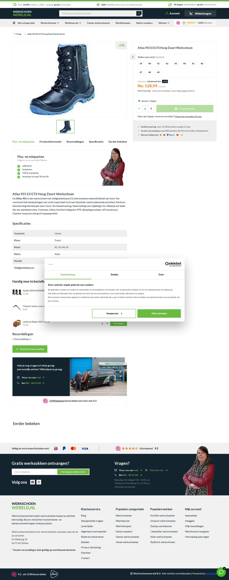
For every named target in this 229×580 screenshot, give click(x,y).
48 (149, 72)
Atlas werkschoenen (161, 536)
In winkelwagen (187, 108)
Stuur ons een (31, 377)
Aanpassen (112, 313)
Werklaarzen (71, 23)
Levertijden (87, 526)
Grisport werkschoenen (162, 520)
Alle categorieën (26, 23)
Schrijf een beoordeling (31, 349)
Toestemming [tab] (67, 274)
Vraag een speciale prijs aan (188, 116)
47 (141, 72)
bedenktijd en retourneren (195, 4)
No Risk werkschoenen (162, 515)
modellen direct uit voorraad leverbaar (121, 4)
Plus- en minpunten (23, 141)
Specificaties (96, 141)
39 (141, 63)
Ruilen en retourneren (92, 536)
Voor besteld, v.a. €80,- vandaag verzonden (44, 4)
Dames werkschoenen (98, 23)
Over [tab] (161, 274)
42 (167, 63)
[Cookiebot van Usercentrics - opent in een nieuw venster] (167, 264)
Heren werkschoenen (127, 542)
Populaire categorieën (130, 509)
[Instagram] (38, 482)
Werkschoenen (48, 23)
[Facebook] (32, 482)
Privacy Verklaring (91, 547)
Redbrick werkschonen (162, 542)
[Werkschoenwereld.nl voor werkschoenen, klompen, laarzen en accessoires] (22, 13)
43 (175, 63)
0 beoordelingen (22, 339)
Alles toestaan (159, 313)
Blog (83, 515)
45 (193, 63)
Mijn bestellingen (194, 526)
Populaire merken (161, 509)
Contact (85, 557)
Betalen (85, 542)
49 (158, 72)
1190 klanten (56, 400)
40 (149, 63)
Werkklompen (123, 23)
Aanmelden (191, 515)
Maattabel (160, 57)
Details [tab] (114, 274)
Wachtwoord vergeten (197, 531)
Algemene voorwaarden (93, 531)
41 (158, 63)
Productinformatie (51, 141)
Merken (163, 23)
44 (184, 63)
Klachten (86, 552)
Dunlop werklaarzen (161, 526)
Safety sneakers (144, 23)
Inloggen (189, 520)
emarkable (211, 573)
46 (202, 63)
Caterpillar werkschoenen (164, 531)
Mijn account (193, 509)
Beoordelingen (75, 141)
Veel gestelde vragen (92, 520)
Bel (31, 383)
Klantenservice (90, 509)
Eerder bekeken (118, 141)
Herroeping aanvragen (197, 536)
